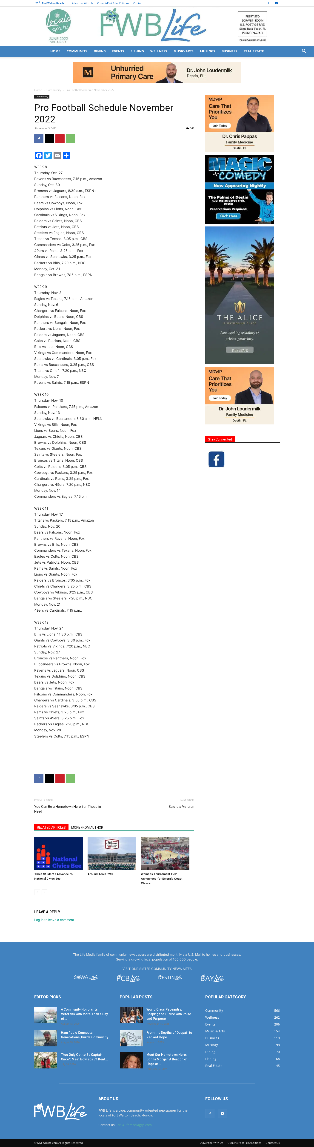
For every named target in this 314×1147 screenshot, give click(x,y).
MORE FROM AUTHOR (87, 827)
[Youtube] (276, 3)
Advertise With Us (82, 3)
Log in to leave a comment (54, 920)
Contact (138, 3)
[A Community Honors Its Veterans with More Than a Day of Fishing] (45, 1015)
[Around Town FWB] (112, 853)
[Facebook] (268, 3)
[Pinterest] (60, 138)
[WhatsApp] (70, 138)
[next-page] (44, 892)
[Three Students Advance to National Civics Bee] (58, 853)
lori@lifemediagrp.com (134, 1125)
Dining (100, 51)
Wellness (158, 51)
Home (55, 51)
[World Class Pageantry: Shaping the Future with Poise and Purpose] (131, 1015)
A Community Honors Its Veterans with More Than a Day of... (84, 1014)
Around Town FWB (100, 874)
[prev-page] (37, 892)
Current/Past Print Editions (113, 3)
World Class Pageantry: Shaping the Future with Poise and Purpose (168, 1014)
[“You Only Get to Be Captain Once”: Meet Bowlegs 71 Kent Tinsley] (45, 1060)
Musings (207, 51)
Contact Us (273, 1143)
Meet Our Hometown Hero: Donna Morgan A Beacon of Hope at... (167, 1059)
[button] (303, 51)
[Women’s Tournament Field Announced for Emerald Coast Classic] (165, 853)
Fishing (137, 51)
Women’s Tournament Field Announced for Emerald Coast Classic (162, 878)
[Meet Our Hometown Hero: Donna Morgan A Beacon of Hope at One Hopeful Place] (131, 1060)
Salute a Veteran (181, 807)
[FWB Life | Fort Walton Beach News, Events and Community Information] (157, 26)
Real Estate (254, 51)
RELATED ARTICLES (51, 827)
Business (229, 51)
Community (77, 51)
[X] (49, 138)
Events (118, 51)
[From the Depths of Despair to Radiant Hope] (131, 1038)
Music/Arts (184, 51)
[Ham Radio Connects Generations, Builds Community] (45, 1038)
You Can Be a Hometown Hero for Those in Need (67, 809)
